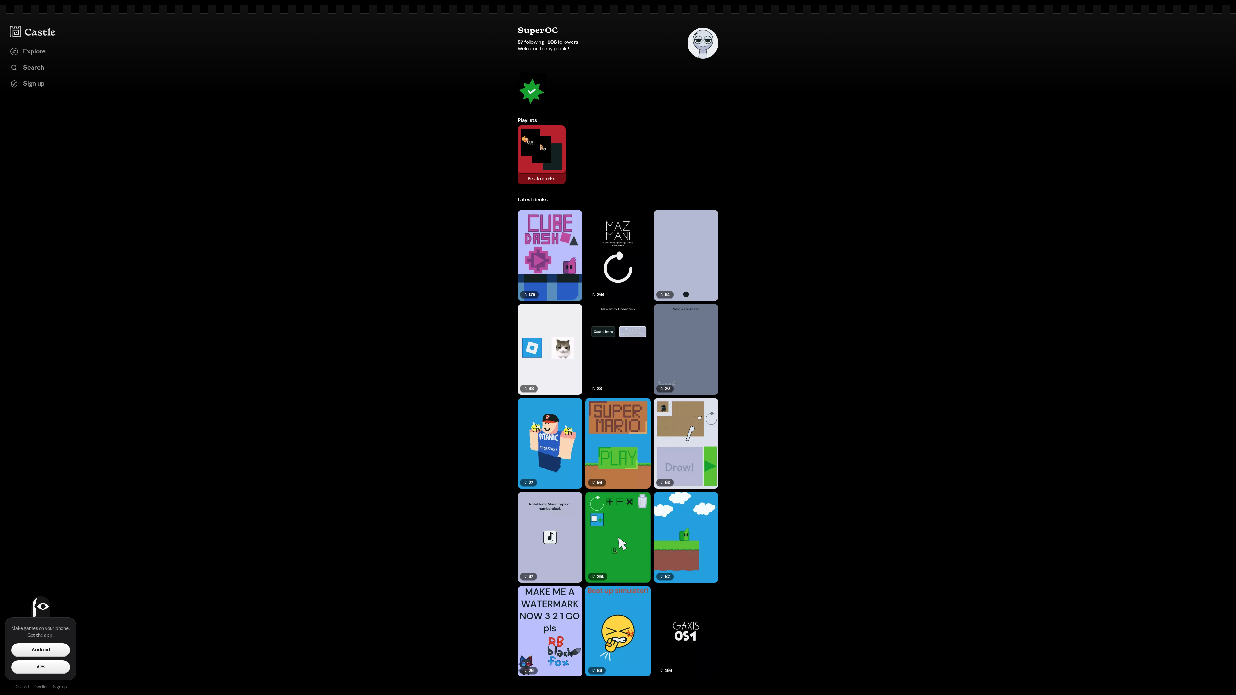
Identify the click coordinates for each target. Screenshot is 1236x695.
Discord (21, 687)
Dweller (41, 687)
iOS (41, 666)
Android (41, 649)
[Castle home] (33, 31)
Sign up (60, 687)
